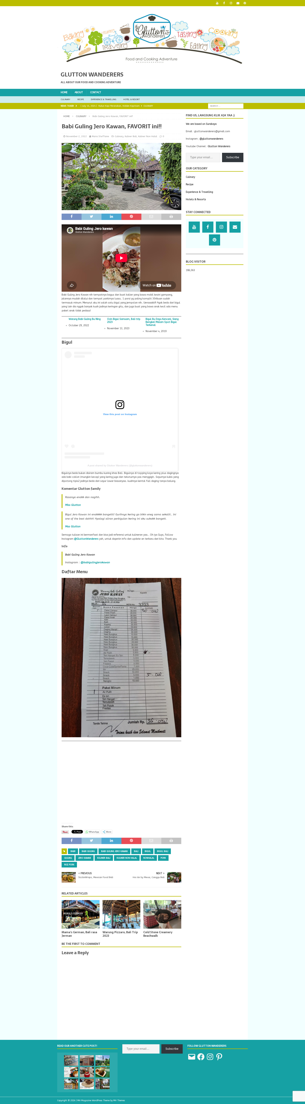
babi (73, 851)
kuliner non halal (127, 858)
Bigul (148, 851)
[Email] (238, 3)
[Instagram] (231, 3)
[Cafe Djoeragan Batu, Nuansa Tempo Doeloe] (102, 1060)
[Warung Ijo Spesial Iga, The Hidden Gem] (102, 1072)
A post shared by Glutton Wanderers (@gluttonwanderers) (120, 465)
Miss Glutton (73, 505)
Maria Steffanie (100, 136)
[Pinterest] (245, 3)
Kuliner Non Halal (147, 136)
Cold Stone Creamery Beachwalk (157, 934)
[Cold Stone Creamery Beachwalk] (162, 914)
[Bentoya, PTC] (87, 1060)
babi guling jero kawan (114, 851)
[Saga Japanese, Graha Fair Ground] (71, 1072)
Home (64, 92)
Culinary (65, 99)
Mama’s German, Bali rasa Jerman (79, 934)
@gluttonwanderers (211, 138)
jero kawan (84, 858)
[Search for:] (225, 105)
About (79, 92)
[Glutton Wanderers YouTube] (217, 3)
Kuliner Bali (131, 136)
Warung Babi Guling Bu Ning (85, 319)
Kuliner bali (103, 858)
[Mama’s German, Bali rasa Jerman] (81, 914)
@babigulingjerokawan (95, 562)
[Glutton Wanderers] (152, 65)
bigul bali (162, 851)
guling (68, 858)
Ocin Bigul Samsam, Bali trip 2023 (123, 321)
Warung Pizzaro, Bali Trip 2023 (120, 934)
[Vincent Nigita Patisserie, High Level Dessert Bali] (87, 1072)
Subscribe (232, 157)
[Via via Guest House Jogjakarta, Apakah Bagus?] (71, 1084)
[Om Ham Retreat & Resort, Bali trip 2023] (102, 1084)
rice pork (69, 864)
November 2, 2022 (76, 136)
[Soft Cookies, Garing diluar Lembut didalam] (87, 1084)
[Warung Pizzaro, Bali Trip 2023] (121, 914)
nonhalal (148, 858)
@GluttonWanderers (86, 538)
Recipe (80, 99)
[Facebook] (224, 3)
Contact (95, 92)
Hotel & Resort (131, 99)
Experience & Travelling (103, 99)
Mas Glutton (72, 526)
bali (136, 851)
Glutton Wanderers (219, 146)
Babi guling (88, 851)
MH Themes (119, 1100)
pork (163, 858)
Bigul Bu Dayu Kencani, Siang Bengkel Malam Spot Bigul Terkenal (162, 322)
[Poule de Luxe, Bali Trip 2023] (71, 1060)
